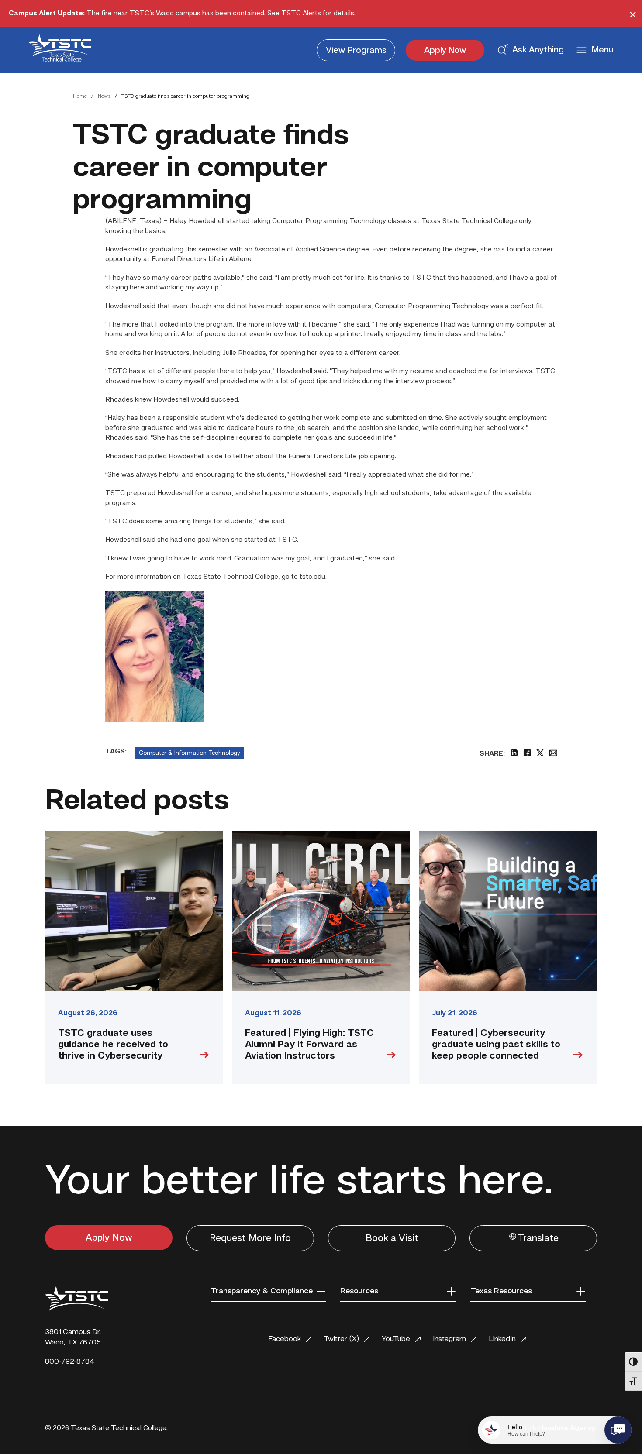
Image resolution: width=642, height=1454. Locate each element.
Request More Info (250, 1238)
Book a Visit (392, 1238)
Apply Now (445, 50)
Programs (356, 50)
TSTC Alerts (301, 13)
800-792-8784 (69, 1361)
